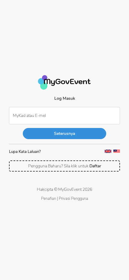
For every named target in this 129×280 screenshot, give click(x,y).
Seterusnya (64, 133)
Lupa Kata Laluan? (25, 151)
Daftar (95, 166)
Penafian (48, 198)
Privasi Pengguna (73, 198)
